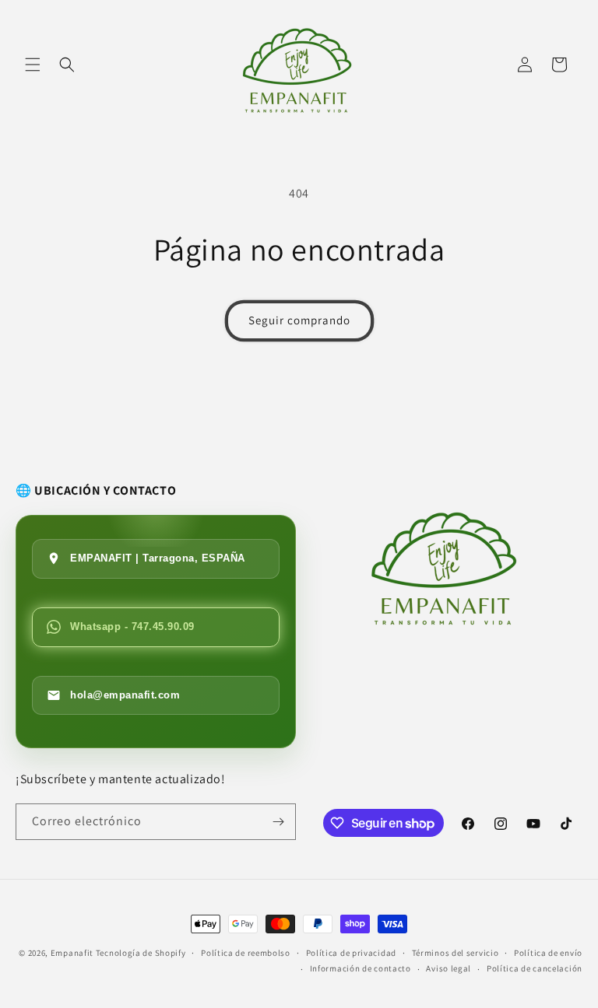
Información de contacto (360, 968)
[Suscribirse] (278, 821)
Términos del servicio (455, 952)
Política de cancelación (534, 968)
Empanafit (72, 952)
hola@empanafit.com (125, 695)
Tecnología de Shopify (141, 952)
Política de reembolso (245, 952)
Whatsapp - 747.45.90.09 (132, 626)
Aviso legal (448, 968)
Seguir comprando (299, 320)
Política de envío (548, 952)
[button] (33, 64)
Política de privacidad (351, 952)
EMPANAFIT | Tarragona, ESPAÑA (157, 558)
